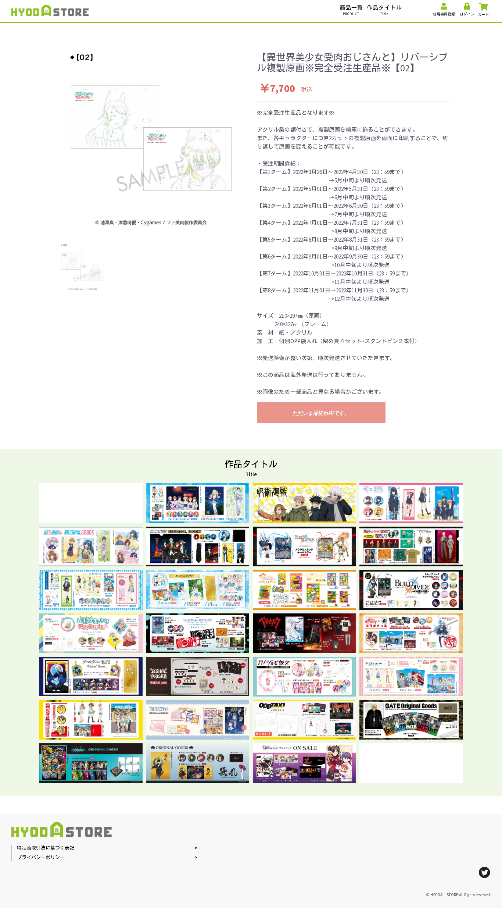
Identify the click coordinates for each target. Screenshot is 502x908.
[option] (151, 138)
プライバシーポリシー (41, 858)
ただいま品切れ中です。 (321, 413)
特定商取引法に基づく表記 (45, 848)
